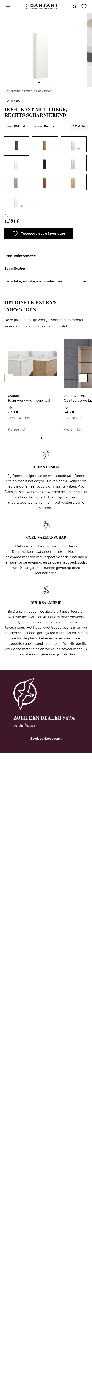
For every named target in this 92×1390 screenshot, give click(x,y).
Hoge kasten (43, 90)
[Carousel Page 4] (53, 82)
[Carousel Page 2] (44, 82)
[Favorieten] (84, 6)
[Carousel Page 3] (48, 82)
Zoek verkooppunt (46, 738)
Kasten (28, 90)
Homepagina (12, 90)
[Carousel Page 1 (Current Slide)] (39, 82)
